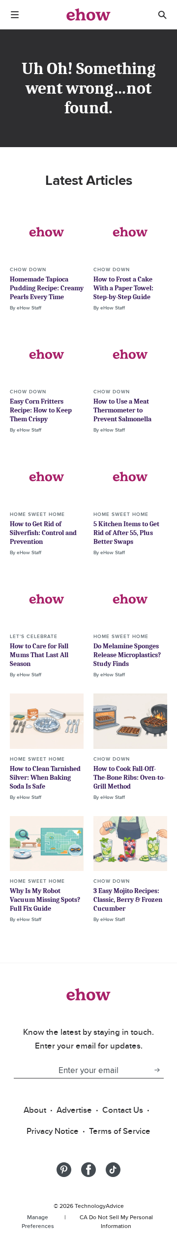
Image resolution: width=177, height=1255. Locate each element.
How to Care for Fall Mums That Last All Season (39, 655)
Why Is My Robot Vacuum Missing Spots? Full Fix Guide (45, 900)
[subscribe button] (157, 1070)
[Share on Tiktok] (113, 1169)
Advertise (74, 1110)
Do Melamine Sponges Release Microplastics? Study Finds (127, 655)
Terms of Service (119, 1131)
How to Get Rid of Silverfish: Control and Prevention (43, 533)
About (35, 1110)
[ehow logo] (88, 14)
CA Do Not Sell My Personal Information (116, 1221)
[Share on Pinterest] (64, 1169)
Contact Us (122, 1110)
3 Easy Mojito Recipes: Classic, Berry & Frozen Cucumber (127, 900)
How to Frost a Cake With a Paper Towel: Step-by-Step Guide (123, 288)
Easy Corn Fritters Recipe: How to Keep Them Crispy (41, 410)
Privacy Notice (53, 1131)
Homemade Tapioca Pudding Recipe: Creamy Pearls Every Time (47, 288)
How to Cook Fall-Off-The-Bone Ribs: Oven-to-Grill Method (129, 778)
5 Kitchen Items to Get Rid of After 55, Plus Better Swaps (126, 533)
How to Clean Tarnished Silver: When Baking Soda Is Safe (45, 778)
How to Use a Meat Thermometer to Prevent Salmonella (122, 410)
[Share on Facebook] (88, 1169)
